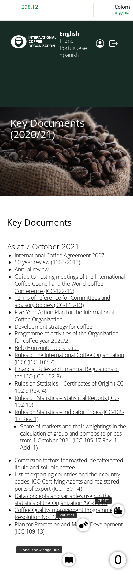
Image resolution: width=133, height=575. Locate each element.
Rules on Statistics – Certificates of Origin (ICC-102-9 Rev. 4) (70, 387)
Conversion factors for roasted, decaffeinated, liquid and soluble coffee (69, 463)
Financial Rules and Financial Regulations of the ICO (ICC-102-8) (67, 372)
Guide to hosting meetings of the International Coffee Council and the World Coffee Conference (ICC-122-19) (70, 284)
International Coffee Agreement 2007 (59, 255)
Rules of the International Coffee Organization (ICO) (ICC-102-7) (69, 358)
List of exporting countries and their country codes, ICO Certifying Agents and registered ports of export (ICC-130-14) (67, 481)
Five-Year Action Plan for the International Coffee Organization (64, 315)
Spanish (69, 55)
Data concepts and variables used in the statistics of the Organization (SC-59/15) (63, 499)
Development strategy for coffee (53, 326)
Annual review (32, 269)
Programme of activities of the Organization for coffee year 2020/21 (66, 337)
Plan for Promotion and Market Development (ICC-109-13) (69, 528)
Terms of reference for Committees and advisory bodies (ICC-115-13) (62, 301)
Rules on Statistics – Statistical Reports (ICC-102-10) (67, 401)
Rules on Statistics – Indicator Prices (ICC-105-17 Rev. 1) (69, 415)
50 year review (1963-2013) (47, 262)
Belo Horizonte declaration (47, 348)
